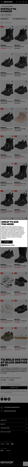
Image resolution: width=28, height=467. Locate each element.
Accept (6, 242)
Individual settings (8, 245)
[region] (14, 233)
